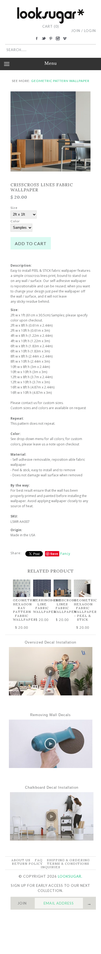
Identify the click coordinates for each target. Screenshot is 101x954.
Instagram (58, 38)
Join (75, 30)
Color (15, 221)
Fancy (65, 553)
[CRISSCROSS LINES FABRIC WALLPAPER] (51, 94)
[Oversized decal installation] (50, 694)
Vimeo (65, 38)
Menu (50, 63)
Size (14, 208)
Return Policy (27, 864)
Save (54, 554)
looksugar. (70, 876)
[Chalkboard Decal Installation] (51, 839)
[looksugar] (50, 9)
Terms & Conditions (68, 864)
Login (90, 30)
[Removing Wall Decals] (50, 766)
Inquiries (50, 867)
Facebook (37, 38)
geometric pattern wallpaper (60, 81)
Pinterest (51, 38)
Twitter (44, 38)
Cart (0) (50, 26)
